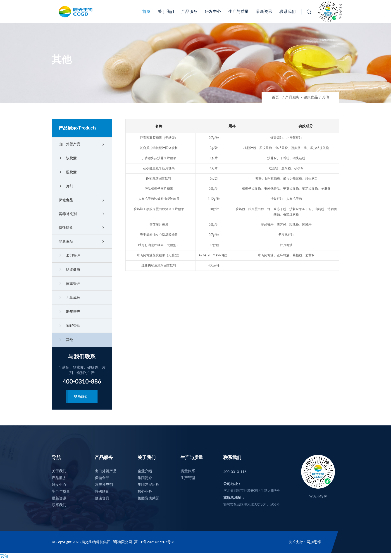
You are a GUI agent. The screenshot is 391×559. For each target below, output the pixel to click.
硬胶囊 (68, 172)
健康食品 (310, 97)
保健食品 (82, 200)
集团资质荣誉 (148, 498)
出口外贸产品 (82, 144)
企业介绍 (145, 471)
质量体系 (188, 471)
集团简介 (145, 478)
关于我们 (166, 12)
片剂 (66, 186)
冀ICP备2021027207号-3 (154, 542)
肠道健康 (69, 269)
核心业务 (145, 491)
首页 (146, 12)
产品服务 (189, 12)
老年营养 (69, 312)
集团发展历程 (148, 485)
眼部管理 (69, 255)
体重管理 (69, 283)
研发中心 (213, 12)
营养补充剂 (82, 214)
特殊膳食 (82, 228)
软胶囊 (68, 158)
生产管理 (188, 478)
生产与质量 (238, 12)
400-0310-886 (82, 381)
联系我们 (287, 12)
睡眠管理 (69, 326)
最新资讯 (264, 12)
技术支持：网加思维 (304, 542)
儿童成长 (69, 298)
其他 (325, 97)
